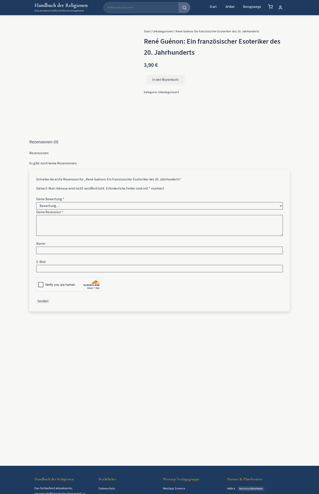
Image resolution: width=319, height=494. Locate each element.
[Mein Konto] (280, 7)
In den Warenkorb (165, 79)
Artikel (229, 6)
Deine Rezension (49, 212)
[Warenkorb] (270, 7)
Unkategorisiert (163, 31)
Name (40, 243)
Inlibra (231, 488)
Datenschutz (107, 488)
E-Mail (41, 261)
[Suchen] (184, 7)
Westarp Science (174, 488)
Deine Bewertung (50, 199)
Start (213, 6)
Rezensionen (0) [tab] (43, 142)
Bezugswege (252, 6)
